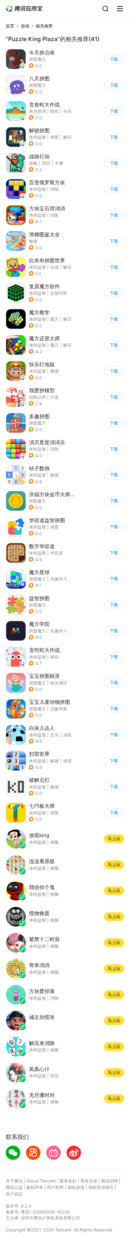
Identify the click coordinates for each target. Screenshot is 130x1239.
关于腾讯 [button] (14, 1180)
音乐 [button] (54, 734)
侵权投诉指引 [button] (101, 1187)
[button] (24, 8)
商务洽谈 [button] (88, 1180)
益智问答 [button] (58, 293)
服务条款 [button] (68, 1180)
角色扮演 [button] (37, 111)
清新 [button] (67, 734)
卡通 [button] (59, 163)
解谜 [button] (54, 371)
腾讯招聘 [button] (109, 1180)
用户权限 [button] (55, 1187)
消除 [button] (54, 189)
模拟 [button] (54, 111)
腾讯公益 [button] (14, 1187)
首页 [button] (10, 25)
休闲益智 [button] (37, 137)
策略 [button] (33, 163)
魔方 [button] (54, 319)
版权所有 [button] (34, 1187)
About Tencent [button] (41, 1180)
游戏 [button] (25, 25)
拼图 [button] (54, 137)
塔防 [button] (46, 163)
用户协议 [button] (14, 1193)
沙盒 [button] (54, 397)
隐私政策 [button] (76, 1187)
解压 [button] (67, 137)
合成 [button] (54, 267)
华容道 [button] (56, 552)
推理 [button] (67, 760)
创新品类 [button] (37, 397)
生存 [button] (67, 111)
